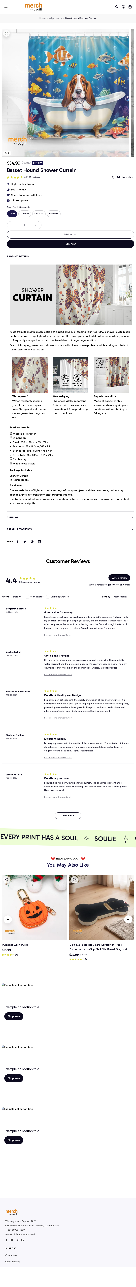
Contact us (11, 1255)
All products (55, 18)
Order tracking (12, 1261)
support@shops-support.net (20, 1234)
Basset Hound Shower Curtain (58, 635)
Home (42, 18)
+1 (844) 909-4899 (15, 1229)
